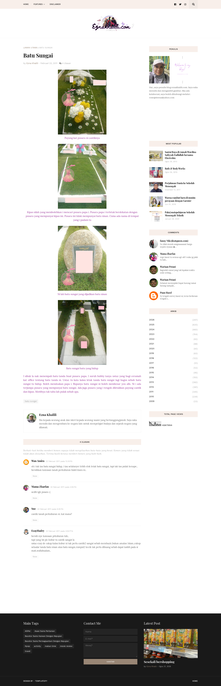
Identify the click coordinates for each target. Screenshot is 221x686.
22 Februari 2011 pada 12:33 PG (59, 461)
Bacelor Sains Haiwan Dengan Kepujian (43, 636)
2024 (173, 329)
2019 (173, 353)
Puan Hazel (166, 292)
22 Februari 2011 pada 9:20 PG (50, 509)
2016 (173, 367)
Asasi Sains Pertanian (45, 631)
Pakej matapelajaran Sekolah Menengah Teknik (180, 214)
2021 (173, 344)
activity (37, 646)
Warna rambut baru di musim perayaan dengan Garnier (180, 199)
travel (27, 651)
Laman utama (30, 48)
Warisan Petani (168, 266)
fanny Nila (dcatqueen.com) (174, 240)
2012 (173, 387)
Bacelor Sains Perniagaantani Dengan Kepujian (47, 641)
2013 (173, 382)
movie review (66, 646)
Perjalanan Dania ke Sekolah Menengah (179, 185)
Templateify (41, 681)
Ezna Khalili (47, 415)
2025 (173, 324)
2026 (173, 320)
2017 (173, 363)
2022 (173, 339)
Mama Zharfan (40, 486)
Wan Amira (37, 461)
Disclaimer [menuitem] (55, 4)
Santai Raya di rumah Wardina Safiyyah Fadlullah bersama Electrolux (180, 155)
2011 (173, 391)
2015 (173, 372)
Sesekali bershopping (159, 662)
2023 (173, 334)
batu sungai (46, 48)
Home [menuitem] (26, 4)
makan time (50, 646)
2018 (173, 358)
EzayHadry (37, 530)
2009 (173, 401)
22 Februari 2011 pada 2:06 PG (63, 487)
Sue (33, 508)
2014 (173, 377)
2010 (173, 396)
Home (195, 681)
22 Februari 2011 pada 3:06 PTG (59, 531)
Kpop (27, 646)
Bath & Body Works (175, 168)
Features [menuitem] (38, 4)
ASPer (28, 631)
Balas (35, 476)
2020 (173, 348)
